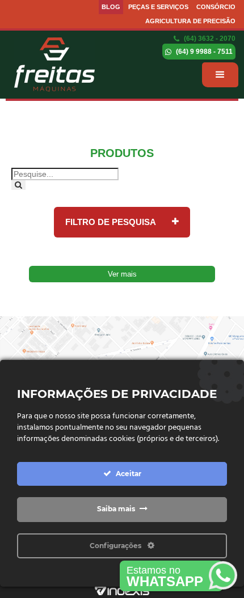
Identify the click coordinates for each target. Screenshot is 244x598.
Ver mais (122, 274)
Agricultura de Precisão (190, 21)
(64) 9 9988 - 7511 (203, 52)
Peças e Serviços (158, 6)
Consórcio (215, 6)
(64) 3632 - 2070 (208, 39)
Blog (111, 6)
